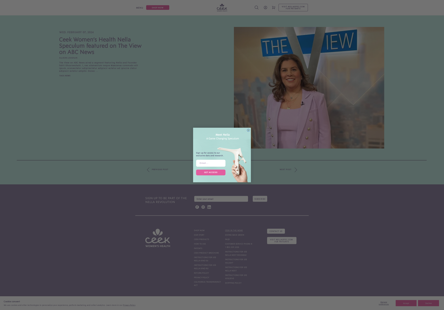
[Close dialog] (248, 130)
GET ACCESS (210, 172)
